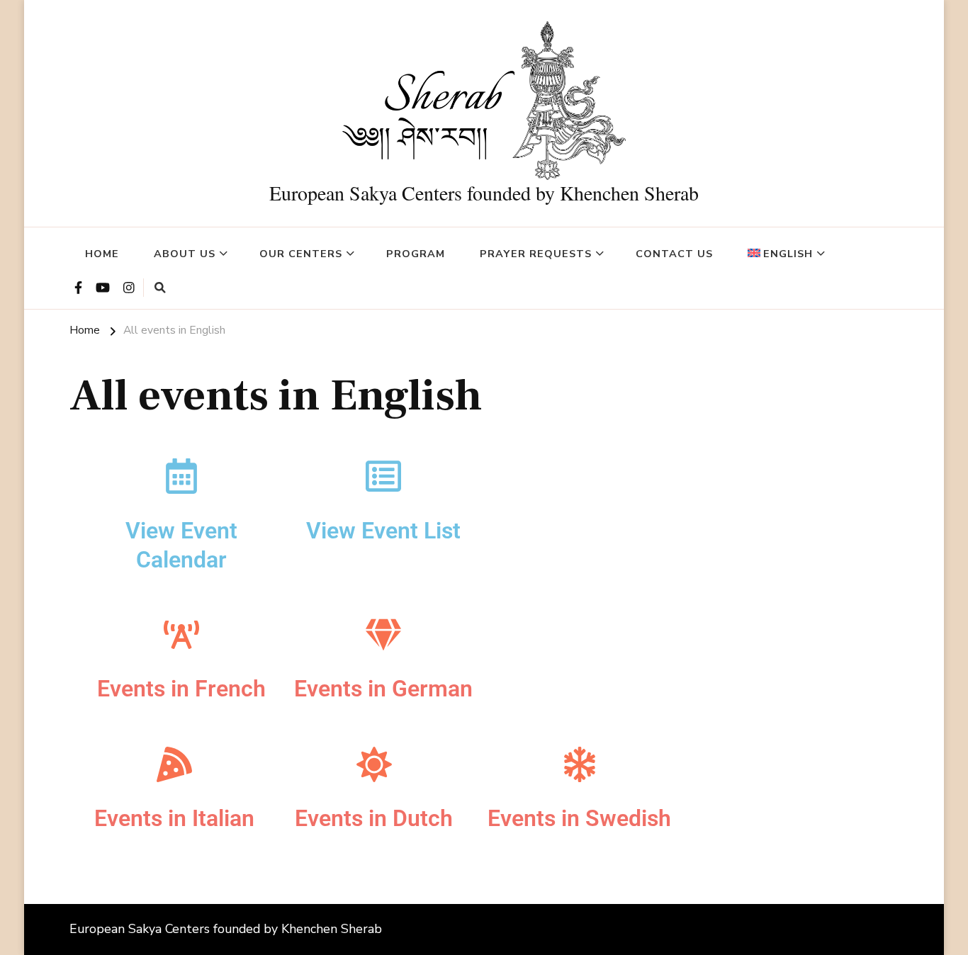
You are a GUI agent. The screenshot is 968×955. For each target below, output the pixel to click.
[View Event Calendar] (181, 476)
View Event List (383, 530)
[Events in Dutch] (374, 764)
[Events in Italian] (174, 764)
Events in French (181, 688)
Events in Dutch (374, 818)
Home (102, 254)
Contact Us (674, 254)
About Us (184, 254)
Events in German (383, 688)
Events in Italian (174, 818)
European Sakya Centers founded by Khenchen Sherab (484, 192)
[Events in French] (181, 634)
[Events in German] (383, 634)
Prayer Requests (536, 254)
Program (415, 254)
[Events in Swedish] (579, 764)
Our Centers (300, 254)
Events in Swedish (579, 818)
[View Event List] (383, 476)
